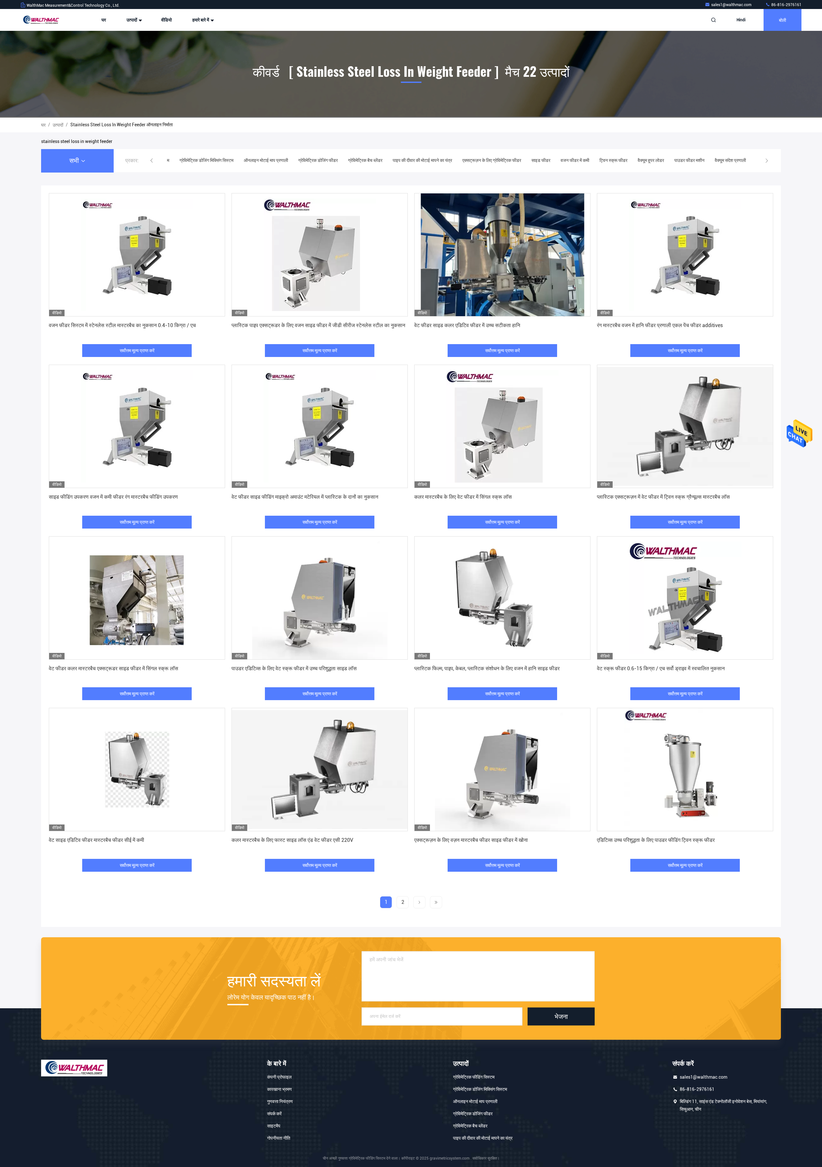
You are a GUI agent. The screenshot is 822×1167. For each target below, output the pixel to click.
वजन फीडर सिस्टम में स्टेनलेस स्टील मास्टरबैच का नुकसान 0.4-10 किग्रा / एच (122, 325)
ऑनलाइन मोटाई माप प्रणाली (475, 1101)
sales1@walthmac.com (731, 5)
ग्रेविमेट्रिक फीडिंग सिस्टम (473, 1077)
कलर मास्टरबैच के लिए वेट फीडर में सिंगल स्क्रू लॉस (463, 497)
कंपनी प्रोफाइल (279, 1077)
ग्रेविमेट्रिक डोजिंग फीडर (473, 1113)
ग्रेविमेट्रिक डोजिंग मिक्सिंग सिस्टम (480, 1089)
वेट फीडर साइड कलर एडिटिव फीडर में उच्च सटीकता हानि (467, 325)
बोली (782, 19)
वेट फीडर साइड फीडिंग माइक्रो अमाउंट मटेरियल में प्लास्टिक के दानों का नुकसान (305, 497)
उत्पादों (132, 19)
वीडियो (166, 19)
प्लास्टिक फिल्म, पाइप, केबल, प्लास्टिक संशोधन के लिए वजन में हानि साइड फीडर (487, 668)
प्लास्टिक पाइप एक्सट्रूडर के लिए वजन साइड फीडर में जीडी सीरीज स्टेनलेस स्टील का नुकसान (318, 325)
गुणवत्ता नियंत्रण (280, 1101)
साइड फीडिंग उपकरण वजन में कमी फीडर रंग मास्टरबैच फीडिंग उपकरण (113, 497)
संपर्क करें (274, 1113)
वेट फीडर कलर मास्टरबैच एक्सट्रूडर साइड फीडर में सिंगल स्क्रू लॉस (113, 668)
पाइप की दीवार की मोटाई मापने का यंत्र (482, 1138)
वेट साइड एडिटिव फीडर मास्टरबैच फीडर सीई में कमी (96, 840)
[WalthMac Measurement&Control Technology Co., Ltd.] (41, 20)
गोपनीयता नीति (278, 1138)
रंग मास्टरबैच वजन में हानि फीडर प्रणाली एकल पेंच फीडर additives (660, 325)
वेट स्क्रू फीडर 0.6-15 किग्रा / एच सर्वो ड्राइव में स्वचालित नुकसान (661, 668)
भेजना (561, 1016)
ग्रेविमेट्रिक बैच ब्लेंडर (470, 1125)
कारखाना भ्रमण (279, 1089)
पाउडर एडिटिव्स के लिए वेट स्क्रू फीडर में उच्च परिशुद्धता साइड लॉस (294, 668)
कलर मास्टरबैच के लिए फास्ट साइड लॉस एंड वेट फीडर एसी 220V (292, 840)
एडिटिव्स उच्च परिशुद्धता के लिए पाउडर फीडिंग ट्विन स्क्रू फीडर (656, 840)
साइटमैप (273, 1125)
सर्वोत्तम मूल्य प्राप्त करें (137, 350)
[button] (151, 161)
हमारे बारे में (201, 19)
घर (103, 19)
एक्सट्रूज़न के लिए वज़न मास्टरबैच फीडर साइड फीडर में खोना (471, 840)
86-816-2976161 (785, 5)
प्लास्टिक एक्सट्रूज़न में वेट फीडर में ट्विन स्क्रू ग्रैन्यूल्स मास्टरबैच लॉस (663, 497)
